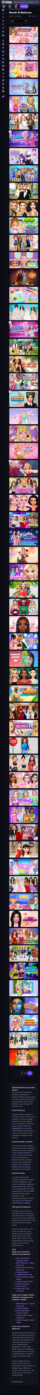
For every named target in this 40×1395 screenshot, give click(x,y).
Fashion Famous (23, 1153)
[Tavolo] (3, 87)
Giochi (11, 9)
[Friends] (4, 6)
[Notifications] (16, 6)
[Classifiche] (3, 35)
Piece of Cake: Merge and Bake (21, 1201)
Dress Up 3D (21, 1286)
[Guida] (3, 58)
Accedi (24, 6)
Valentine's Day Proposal (22, 1289)
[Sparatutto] (3, 76)
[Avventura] (3, 44)
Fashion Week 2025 (24, 1281)
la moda (29, 1146)
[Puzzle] (3, 69)
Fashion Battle (22, 1272)
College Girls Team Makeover (24, 1316)
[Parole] (3, 66)
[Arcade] (3, 40)
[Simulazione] (3, 73)
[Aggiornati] (3, 24)
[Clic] (3, 55)
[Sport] (3, 80)
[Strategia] (3, 84)
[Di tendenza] (3, 21)
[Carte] (3, 51)
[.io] (3, 62)
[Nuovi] (3, 17)
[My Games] (10, 6)
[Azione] (3, 48)
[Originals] (3, 28)
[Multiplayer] (3, 31)
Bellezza (18, 9)
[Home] (3, 10)
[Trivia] (3, 91)
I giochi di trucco (18, 1114)
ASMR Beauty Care (24, 1274)
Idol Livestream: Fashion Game (23, 1259)
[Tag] (3, 96)
